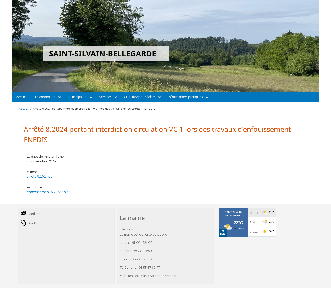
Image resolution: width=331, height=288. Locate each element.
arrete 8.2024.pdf (40, 176)
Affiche (32, 172)
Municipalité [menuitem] (77, 97)
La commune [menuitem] (45, 97)
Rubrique (34, 187)
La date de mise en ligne (45, 156)
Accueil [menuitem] (21, 97)
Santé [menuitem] (32, 223)
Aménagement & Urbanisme (48, 192)
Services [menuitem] (105, 97)
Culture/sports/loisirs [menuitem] (139, 97)
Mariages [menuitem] (35, 214)
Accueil (24, 108)
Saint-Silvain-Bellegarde (102, 53)
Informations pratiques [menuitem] (185, 97)
